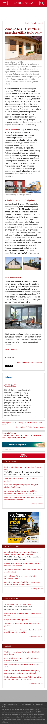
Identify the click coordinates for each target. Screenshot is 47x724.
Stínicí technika (21, 435)
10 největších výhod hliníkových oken (18, 604)
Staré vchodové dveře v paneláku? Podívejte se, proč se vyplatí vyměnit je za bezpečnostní (22, 671)
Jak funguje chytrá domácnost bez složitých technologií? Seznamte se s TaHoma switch (20, 492)
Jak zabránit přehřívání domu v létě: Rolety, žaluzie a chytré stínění (23, 570)
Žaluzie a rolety (8, 435)
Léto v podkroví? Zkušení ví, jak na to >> (30, 427)
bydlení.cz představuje (34, 23)
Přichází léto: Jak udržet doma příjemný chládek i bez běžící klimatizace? (22, 564)
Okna (4, 437)
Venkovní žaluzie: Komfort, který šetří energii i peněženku (21, 479)
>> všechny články (36, 504)
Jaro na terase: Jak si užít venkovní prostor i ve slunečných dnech (20, 577)
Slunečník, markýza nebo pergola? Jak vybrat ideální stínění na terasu (21, 485)
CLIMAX (10, 385)
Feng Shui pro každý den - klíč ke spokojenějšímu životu (22, 665)
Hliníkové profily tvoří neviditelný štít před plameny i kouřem (23, 614)
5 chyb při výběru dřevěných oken (16, 619)
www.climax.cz (11, 349)
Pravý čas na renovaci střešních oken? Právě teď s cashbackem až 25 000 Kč (22, 631)
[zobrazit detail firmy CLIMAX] (8, 377)
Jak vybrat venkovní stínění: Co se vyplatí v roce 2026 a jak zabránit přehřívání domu (22, 583)
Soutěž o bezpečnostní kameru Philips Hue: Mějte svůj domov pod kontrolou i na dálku (22, 678)
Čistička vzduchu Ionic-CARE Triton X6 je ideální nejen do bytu (22, 653)
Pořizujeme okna (35, 435)
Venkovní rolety (11, 129)
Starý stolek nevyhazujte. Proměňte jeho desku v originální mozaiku (21, 659)
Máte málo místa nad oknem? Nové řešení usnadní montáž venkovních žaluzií (23, 498)
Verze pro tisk (36, 362)
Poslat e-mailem (22, 362)
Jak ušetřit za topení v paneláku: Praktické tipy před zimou (21, 624)
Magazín (8, 646)
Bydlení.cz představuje (16, 437)
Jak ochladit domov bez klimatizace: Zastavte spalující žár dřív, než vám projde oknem (21, 553)
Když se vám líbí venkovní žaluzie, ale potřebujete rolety (22, 468)
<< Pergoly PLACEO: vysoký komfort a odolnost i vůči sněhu (22, 423)
